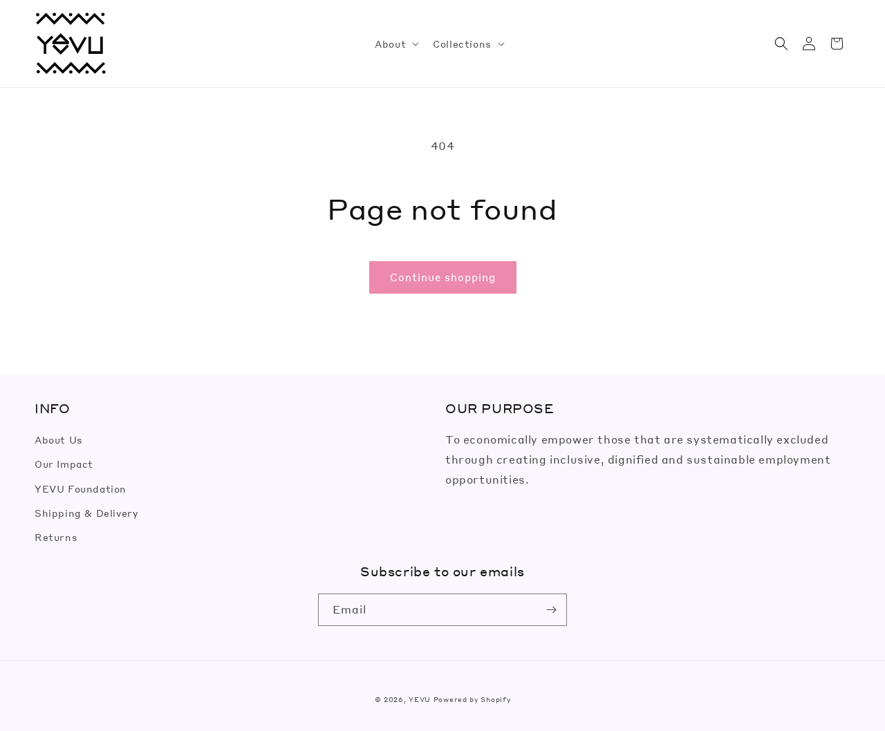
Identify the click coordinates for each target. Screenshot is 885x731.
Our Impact (64, 463)
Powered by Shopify (472, 699)
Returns (56, 537)
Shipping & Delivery (86, 512)
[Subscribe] (551, 610)
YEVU (420, 699)
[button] (395, 43)
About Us (59, 439)
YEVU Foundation (81, 488)
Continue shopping (443, 277)
